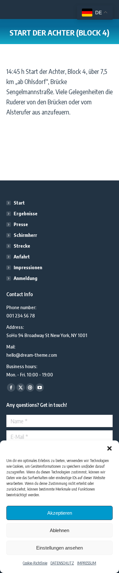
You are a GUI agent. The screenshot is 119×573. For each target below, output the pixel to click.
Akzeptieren (59, 513)
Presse (21, 224)
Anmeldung (25, 278)
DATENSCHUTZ (62, 563)
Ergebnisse (25, 213)
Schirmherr (25, 235)
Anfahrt (22, 256)
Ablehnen (59, 530)
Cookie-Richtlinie (35, 563)
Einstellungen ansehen (59, 547)
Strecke (22, 246)
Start (19, 202)
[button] (109, 448)
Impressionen (28, 267)
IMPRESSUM (86, 563)
